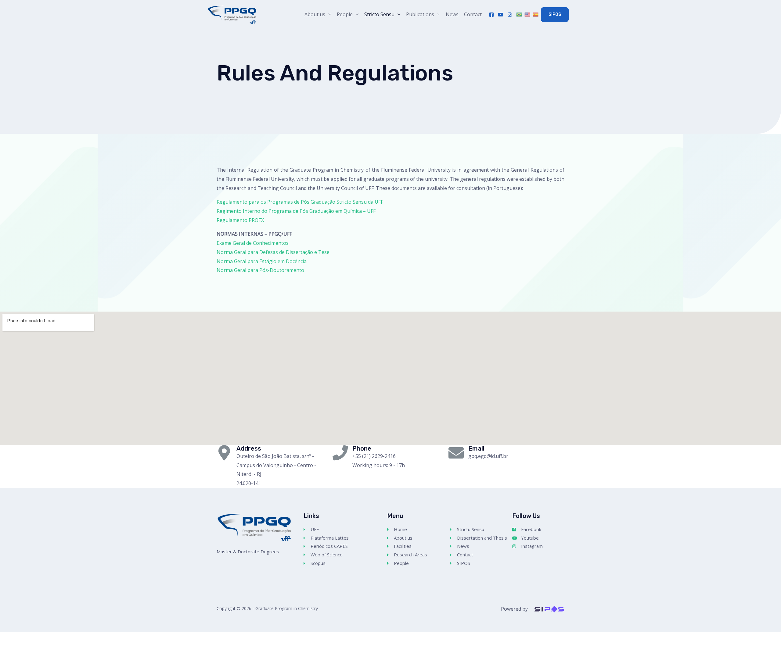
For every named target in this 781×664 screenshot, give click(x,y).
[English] (527, 14)
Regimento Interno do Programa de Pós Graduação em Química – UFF (296, 211)
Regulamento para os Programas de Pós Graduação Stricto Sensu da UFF (300, 201)
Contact (473, 14)
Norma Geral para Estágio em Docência (262, 261)
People (345, 14)
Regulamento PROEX (240, 220)
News (452, 14)
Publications (420, 14)
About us (314, 14)
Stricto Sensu (379, 14)
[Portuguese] (519, 14)
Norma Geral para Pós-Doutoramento (260, 270)
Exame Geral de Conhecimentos (253, 243)
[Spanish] (536, 14)
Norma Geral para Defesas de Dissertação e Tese (273, 252)
